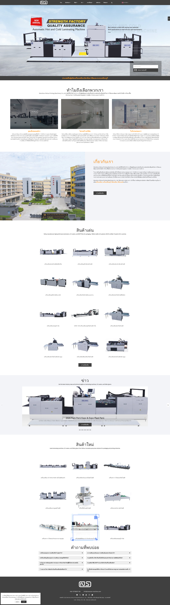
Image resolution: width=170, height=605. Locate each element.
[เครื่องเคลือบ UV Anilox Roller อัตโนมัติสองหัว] (53, 466)
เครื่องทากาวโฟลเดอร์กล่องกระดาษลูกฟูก (53, 538)
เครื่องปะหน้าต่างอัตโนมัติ (117, 508)
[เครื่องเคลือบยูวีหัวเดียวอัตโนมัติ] (85, 252)
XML (84, 599)
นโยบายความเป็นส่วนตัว (91, 599)
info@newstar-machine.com (92, 591)
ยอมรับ (23, 601)
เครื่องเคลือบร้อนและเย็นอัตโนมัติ (85, 477)
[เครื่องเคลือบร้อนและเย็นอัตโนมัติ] (85, 466)
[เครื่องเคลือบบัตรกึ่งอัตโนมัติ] (116, 314)
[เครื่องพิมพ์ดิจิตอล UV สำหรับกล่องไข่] (85, 527)
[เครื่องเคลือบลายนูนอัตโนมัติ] (53, 497)
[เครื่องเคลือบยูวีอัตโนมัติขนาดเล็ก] (53, 283)
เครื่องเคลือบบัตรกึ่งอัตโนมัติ (116, 326)
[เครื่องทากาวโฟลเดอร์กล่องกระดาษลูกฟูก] (53, 527)
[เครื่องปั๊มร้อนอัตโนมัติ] (85, 497)
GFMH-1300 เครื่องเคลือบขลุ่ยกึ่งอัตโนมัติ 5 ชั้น (85, 326)
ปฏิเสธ (17, 601)
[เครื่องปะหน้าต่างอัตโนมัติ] (117, 497)
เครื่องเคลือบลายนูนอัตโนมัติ (52, 508)
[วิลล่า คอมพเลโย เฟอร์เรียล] (85, 40)
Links (75, 599)
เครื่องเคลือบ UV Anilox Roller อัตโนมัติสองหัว (53, 477)
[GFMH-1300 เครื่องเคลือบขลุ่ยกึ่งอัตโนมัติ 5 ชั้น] (85, 314)
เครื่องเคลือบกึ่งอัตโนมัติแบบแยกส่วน (85, 295)
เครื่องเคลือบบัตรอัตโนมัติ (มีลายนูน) (116, 356)
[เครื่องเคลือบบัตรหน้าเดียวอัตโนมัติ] (116, 252)
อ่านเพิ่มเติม (100, 193)
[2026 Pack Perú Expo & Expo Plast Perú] (85, 406)
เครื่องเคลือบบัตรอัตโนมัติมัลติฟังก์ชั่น (53, 264)
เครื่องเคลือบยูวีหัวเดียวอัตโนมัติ (85, 264)
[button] (84, 73)
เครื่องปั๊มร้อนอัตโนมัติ (85, 508)
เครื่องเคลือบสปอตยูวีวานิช (53, 326)
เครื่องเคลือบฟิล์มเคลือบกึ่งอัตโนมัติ (85, 356)
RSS (82, 599)
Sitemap (78, 599)
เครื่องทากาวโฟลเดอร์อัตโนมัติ (117, 477)
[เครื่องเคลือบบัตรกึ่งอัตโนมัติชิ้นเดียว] (116, 283)
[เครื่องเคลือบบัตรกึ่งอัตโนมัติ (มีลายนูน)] (53, 345)
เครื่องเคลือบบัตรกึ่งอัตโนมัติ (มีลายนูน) (53, 356)
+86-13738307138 (75, 591)
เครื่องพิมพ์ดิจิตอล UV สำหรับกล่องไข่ (85, 538)
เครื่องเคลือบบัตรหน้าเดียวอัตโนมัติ (117, 264)
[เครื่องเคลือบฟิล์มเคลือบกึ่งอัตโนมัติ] (85, 345)
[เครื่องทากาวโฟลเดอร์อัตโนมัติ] (117, 466)
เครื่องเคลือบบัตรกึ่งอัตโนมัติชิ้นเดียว (117, 295)
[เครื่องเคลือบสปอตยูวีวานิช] (53, 314)
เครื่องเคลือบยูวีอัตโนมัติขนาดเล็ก (53, 295)
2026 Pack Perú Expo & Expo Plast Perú (85, 418)
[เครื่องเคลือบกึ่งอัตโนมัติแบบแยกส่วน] (85, 283)
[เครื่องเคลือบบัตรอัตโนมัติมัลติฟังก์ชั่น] (53, 252)
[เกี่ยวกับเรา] (42, 186)
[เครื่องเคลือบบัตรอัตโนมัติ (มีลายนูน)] (116, 345)
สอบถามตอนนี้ (142, 70)
